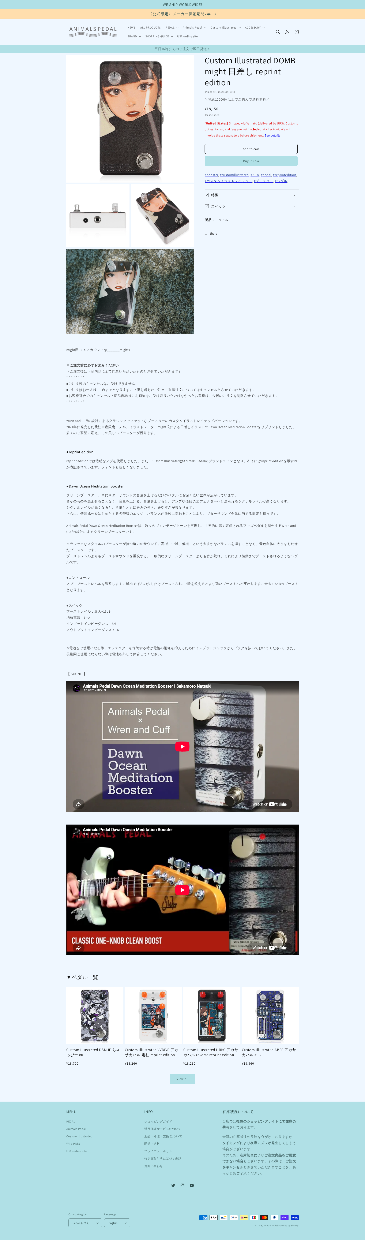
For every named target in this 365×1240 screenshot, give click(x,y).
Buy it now (251, 161)
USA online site (76, 1151)
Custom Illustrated (79, 1136)
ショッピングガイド (158, 1121)
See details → (274, 135)
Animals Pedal (76, 1129)
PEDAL (70, 1121)
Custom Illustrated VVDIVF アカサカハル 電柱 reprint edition (151, 1052)
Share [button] (213, 233)
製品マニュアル (216, 219)
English (113, 1223)
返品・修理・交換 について (163, 1136)
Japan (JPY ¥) (81, 1223)
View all (183, 1079)
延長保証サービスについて (162, 1129)
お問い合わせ (153, 1166)
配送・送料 (152, 1144)
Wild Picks (73, 1144)
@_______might (116, 350)
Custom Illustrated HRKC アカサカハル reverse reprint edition (210, 1052)
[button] (171, 27)
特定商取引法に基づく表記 (162, 1159)
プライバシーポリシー (159, 1151)
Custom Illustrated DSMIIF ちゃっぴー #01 (93, 1052)
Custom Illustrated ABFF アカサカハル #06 (269, 1052)
